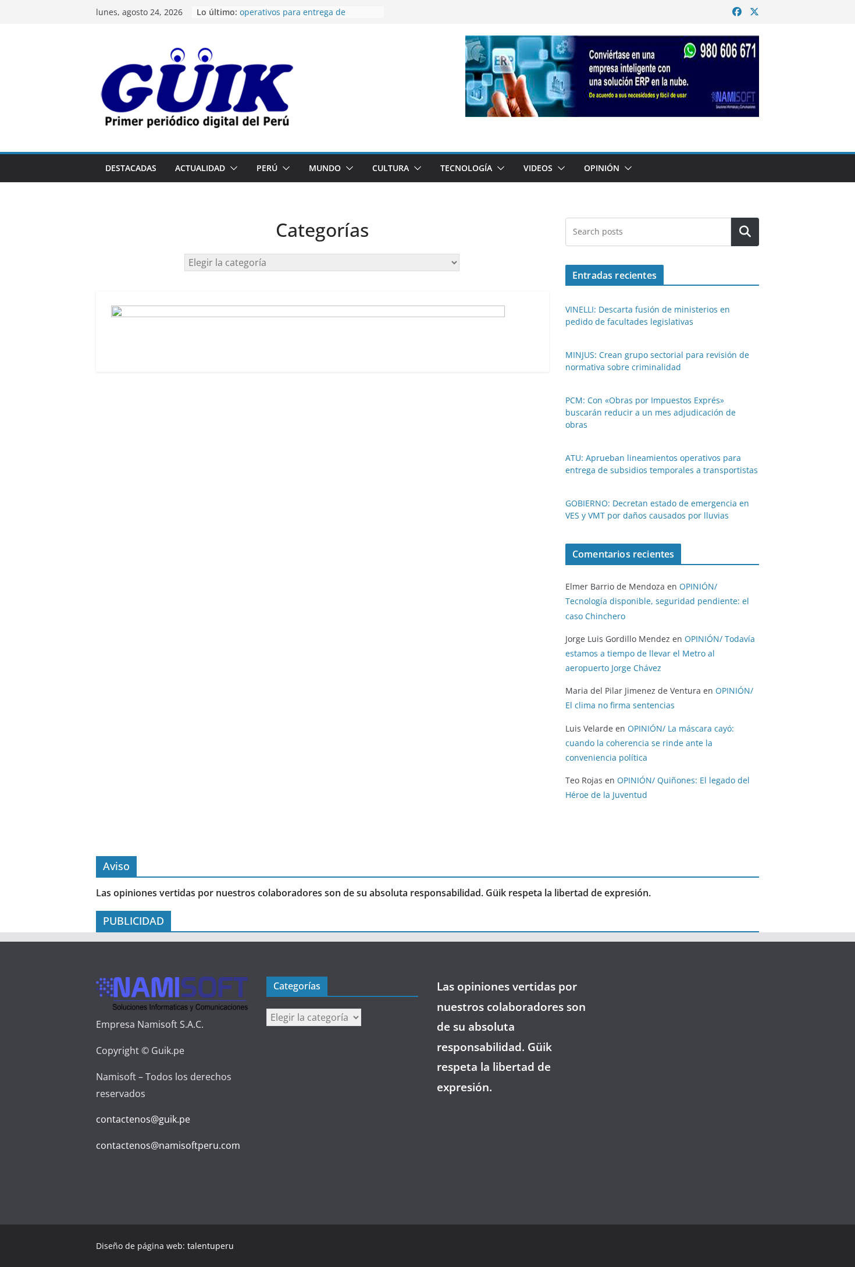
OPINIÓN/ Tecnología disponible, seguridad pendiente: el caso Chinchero (657, 601)
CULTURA (390, 167)
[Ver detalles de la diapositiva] (612, 76)
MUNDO (325, 167)
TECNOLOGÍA (466, 167)
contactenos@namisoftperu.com (168, 1145)
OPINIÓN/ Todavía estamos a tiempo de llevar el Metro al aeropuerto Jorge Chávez (660, 653)
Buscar (745, 231)
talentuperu (210, 1245)
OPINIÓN (601, 167)
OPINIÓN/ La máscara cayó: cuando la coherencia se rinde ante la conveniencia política (649, 743)
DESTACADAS (130, 167)
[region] (612, 76)
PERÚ (266, 167)
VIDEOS (538, 167)
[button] (231, 168)
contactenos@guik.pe (143, 1119)
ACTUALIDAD (200, 167)
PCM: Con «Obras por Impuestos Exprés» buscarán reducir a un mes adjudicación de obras (650, 412)
